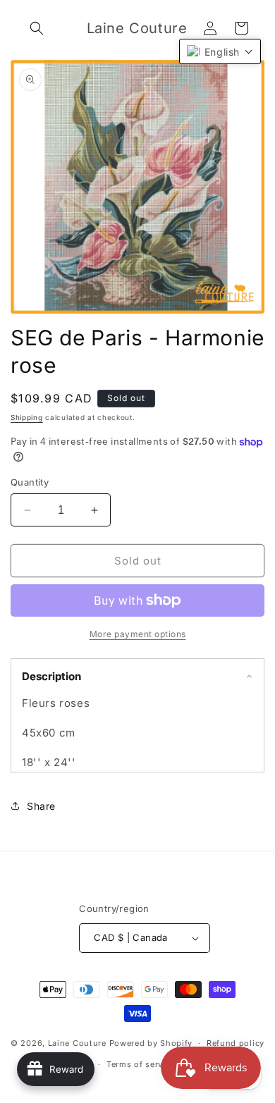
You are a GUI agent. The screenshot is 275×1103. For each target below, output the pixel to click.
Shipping (27, 417)
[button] (36, 28)
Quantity (30, 482)
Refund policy (235, 1043)
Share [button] (41, 806)
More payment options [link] (138, 634)
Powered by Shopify (151, 1043)
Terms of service (140, 1064)
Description (51, 676)
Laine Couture (77, 1043)
